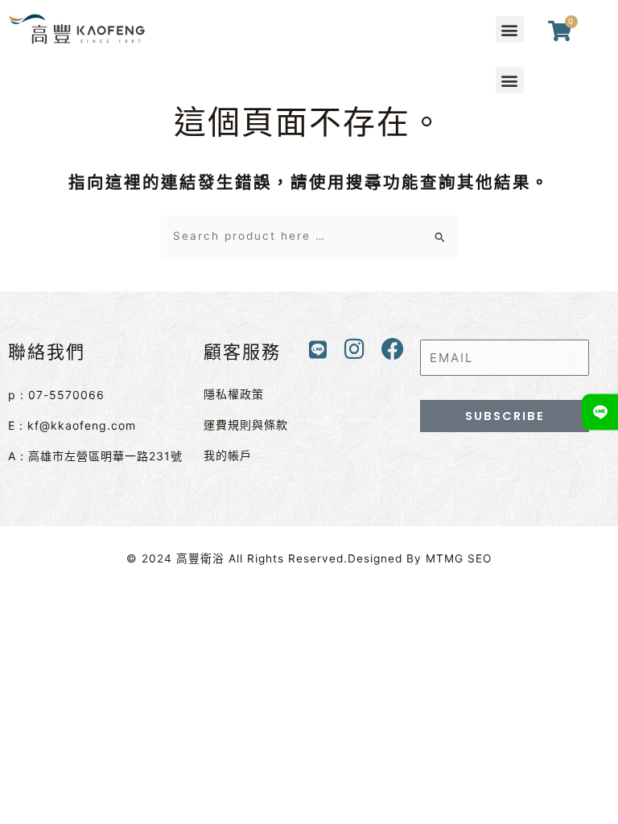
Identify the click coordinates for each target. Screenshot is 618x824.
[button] (510, 29)
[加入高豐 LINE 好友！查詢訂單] (600, 412)
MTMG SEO (459, 558)
